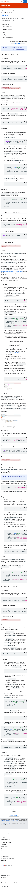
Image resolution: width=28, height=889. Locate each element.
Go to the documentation (18, 43)
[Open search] (21, 1)
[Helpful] (9, 13)
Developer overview (5, 856)
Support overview (4, 846)
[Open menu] (2, 1)
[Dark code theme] (26, 65)
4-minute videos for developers (7, 858)
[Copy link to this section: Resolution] (8, 189)
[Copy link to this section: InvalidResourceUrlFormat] (19, 55)
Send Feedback (20, 49)
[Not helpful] (11, 13)
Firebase (3, 873)
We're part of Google (5, 832)
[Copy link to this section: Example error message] (16, 74)
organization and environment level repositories (12, 271)
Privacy (2, 882)
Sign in (24, 1)
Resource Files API (14, 352)
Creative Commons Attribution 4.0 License (10, 820)
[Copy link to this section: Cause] (6, 92)
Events (2, 835)
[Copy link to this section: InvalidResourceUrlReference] (21, 212)
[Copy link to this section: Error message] (11, 58)
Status (2, 848)
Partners (3, 837)
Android (2, 868)
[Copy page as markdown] (13, 21)
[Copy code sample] (26, 76)
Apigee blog (3, 860)
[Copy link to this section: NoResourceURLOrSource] (19, 587)
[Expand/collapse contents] (8, 24)
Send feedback (5, 15)
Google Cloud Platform (5, 875)
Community (3, 844)
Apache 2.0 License (11, 821)
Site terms (7, 882)
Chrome (2, 871)
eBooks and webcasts (5, 839)
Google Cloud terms (15, 882)
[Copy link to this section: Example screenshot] (14, 85)
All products (3, 877)
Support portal (4, 850)
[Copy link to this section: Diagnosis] (8, 128)
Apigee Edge (3, 10)
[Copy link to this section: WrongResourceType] (16, 427)
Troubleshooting (5, 5)
